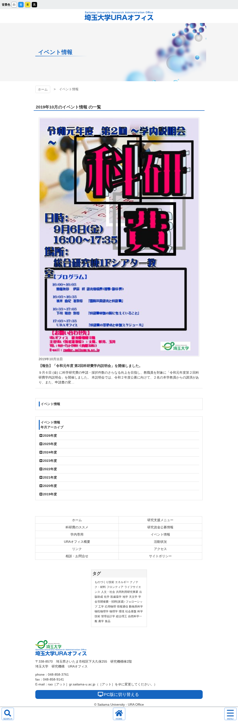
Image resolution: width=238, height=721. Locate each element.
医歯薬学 (116, 596)
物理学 (113, 611)
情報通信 (122, 606)
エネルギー (122, 582)
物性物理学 (102, 611)
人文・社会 (108, 592)
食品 (107, 621)
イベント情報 (50, 404)
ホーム (43, 89)
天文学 (133, 596)
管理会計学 (108, 616)
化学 (106, 596)
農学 (101, 621)
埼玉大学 (48, 644)
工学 (101, 606)
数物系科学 (136, 606)
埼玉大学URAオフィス (119, 16)
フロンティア (115, 587)
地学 (125, 596)
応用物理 (110, 606)
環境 (121, 611)
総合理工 (121, 616)
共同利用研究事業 (127, 592)
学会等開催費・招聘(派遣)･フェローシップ (118, 601)
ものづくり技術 (104, 582)
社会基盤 (130, 611)
